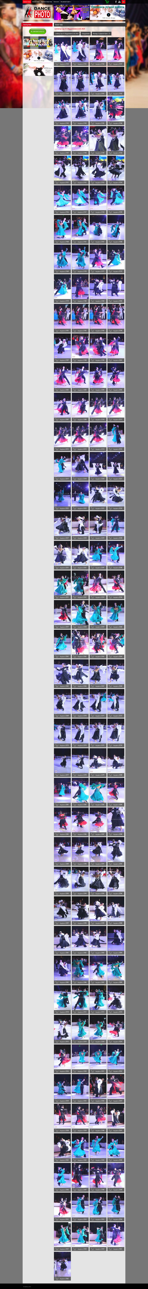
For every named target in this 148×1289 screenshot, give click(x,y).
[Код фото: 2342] (62, 1145)
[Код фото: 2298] (80, 908)
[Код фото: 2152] (80, 168)
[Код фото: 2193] (98, 316)
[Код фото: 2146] (115, 108)
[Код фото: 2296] (115, 879)
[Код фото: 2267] (98, 671)
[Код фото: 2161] (80, 227)
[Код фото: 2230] (115, 523)
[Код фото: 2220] (98, 464)
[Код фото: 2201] (115, 345)
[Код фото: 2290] (80, 849)
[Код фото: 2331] (98, 1056)
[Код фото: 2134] (62, 49)
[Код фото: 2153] (98, 168)
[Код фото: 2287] (98, 819)
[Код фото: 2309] (115, 968)
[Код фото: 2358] (80, 1234)
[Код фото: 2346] (62, 1175)
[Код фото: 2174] (62, 286)
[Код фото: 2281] (62, 790)
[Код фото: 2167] (98, 227)
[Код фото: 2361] (115, 1234)
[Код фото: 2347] (80, 1175)
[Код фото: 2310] (62, 997)
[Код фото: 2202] (62, 375)
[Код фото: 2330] (80, 1056)
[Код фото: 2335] (80, 1086)
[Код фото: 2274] (80, 731)
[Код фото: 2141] (98, 79)
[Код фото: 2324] (115, 1027)
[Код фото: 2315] (62, 1027)
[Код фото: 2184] (98, 286)
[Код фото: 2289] (62, 849)
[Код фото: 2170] (80, 257)
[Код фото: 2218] (80, 464)
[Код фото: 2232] (80, 553)
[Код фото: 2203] (80, 375)
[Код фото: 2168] (115, 227)
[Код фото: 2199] (98, 345)
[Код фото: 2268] (115, 671)
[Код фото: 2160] (62, 227)
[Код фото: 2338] (62, 1116)
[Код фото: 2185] (115, 286)
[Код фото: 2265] (62, 671)
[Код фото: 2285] (62, 819)
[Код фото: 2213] (80, 434)
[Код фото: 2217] (62, 464)
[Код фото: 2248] (115, 553)
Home (55, 22)
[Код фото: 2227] (62, 523)
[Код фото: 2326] (62, 1056)
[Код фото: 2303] (98, 938)
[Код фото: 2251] (62, 582)
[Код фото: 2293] (62, 879)
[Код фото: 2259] (98, 612)
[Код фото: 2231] (62, 553)
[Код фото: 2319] (80, 1027)
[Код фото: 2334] (62, 1086)
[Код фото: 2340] (98, 1116)
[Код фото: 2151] (62, 168)
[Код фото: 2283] (98, 790)
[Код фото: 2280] (115, 760)
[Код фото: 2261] (62, 642)
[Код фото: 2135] (80, 49)
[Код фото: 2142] (115, 79)
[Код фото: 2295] (98, 879)
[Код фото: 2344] (98, 1145)
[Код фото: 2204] (98, 375)
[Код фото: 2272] (115, 701)
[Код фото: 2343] (80, 1145)
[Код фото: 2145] (98, 108)
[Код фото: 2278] (80, 760)
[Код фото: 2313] (98, 997)
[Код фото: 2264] (115, 642)
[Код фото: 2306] (80, 968)
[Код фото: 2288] (115, 819)
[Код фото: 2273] (62, 731)
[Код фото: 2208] (80, 405)
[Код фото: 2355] (98, 1205)
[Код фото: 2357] (62, 1234)
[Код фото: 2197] (62, 345)
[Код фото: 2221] (115, 464)
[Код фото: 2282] (80, 790)
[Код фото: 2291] (98, 849)
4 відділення (86, 33)
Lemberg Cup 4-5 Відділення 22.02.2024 (66, 33)
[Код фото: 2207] (62, 405)
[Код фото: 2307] (98, 968)
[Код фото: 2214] (98, 434)
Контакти (56, 1)
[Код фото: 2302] (80, 938)
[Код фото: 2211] (115, 405)
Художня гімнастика (46, 1)
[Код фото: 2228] (80, 523)
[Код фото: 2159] (115, 197)
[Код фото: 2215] (115, 434)
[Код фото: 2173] (115, 257)
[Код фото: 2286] (80, 819)
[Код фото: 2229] (98, 523)
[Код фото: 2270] (80, 701)
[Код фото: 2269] (62, 701)
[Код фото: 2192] (80, 316)
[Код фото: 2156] (62, 197)
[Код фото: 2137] (115, 49)
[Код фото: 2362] (62, 1264)
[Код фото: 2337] (115, 1086)
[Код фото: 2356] (115, 1205)
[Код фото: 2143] (62, 108)
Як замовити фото (65, 1)
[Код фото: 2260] (115, 612)
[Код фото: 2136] (98, 49)
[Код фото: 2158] (98, 197)
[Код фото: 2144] (80, 108)
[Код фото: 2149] (98, 138)
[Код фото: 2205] (115, 375)
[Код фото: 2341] (115, 1116)
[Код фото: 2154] (115, 168)
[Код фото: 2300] (115, 908)
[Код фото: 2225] (98, 494)
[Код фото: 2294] (80, 879)
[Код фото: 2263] (98, 642)
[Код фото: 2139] (80, 79)
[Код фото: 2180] (80, 286)
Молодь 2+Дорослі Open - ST (101, 33)
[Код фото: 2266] (80, 671)
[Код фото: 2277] (62, 760)
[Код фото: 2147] (62, 138)
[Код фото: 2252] (80, 582)
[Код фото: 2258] (80, 612)
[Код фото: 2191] (62, 316)
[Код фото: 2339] (80, 1116)
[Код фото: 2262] (80, 642)
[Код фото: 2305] (62, 968)
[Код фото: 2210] (98, 405)
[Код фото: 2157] (80, 197)
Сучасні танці (35, 1)
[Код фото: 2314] (115, 997)
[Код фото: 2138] (62, 79)
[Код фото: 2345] (115, 1145)
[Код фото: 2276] (115, 731)
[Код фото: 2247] (98, 553)
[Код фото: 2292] (115, 849)
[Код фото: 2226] (115, 494)
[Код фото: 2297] (62, 908)
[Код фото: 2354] (80, 1205)
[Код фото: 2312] (80, 997)
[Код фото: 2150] (115, 138)
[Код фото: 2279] (98, 760)
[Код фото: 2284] (115, 790)
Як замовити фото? (37, 31)
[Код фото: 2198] (80, 345)
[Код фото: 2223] (80, 494)
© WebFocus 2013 (27, 1286)
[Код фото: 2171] (98, 257)
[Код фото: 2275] (98, 731)
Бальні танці (26, 1)
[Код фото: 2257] (62, 612)
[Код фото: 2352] (62, 1205)
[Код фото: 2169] (62, 257)
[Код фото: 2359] (98, 1234)
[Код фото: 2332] (115, 1056)
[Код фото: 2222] (62, 494)
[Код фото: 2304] (115, 938)
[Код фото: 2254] (98, 582)
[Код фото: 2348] (98, 1175)
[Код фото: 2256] (115, 582)
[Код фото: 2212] (62, 434)
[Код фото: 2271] (98, 701)
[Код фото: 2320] (98, 1027)
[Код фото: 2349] (115, 1175)
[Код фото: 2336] (98, 1086)
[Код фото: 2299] (98, 908)
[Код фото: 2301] (62, 938)
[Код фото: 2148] (80, 138)
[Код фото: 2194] (115, 316)
